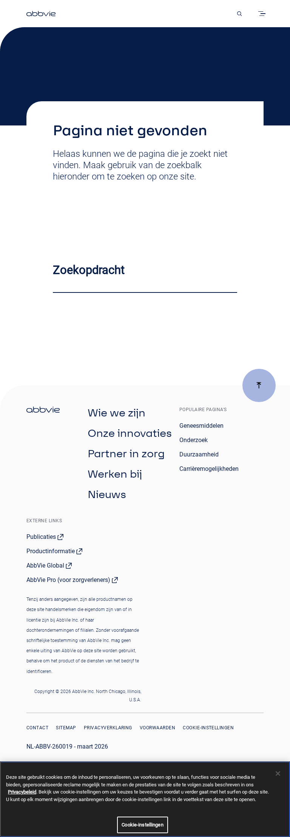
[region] (145, 799)
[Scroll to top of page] (259, 385)
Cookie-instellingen (208, 727)
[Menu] (263, 13)
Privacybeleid (22, 792)
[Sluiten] (278, 773)
